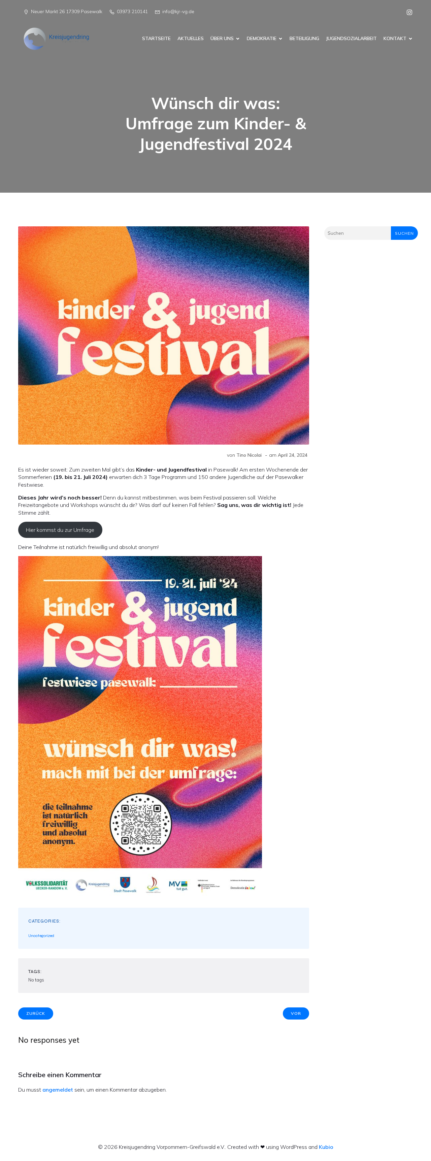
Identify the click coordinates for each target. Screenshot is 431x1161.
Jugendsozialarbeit (351, 38)
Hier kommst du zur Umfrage (60, 529)
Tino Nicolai (249, 455)
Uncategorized (41, 935)
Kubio (326, 1146)
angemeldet (57, 1089)
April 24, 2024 (292, 455)
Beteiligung (304, 38)
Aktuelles (190, 38)
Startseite (156, 38)
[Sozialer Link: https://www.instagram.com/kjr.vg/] (407, 12)
